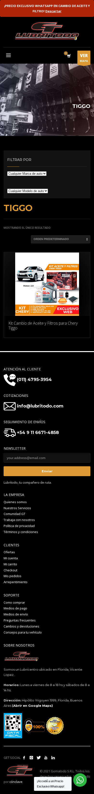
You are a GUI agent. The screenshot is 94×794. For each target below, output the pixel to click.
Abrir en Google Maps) (33, 705)
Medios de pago (15, 608)
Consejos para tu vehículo (23, 632)
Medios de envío (16, 614)
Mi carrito (10, 564)
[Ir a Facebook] (24, 757)
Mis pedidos (12, 576)
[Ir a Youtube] (45, 757)
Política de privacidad (19, 526)
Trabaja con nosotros (19, 520)
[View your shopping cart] (69, 56)
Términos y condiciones (21, 532)
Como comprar (14, 602)
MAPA (84, 58)
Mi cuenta (11, 558)
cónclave (15, 782)
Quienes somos (15, 502)
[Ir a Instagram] (31, 757)
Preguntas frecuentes (20, 620)
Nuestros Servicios (17, 508)
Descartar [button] (53, 11)
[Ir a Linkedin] (53, 757)
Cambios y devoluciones (21, 626)
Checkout (10, 570)
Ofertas (9, 552)
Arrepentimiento (15, 582)
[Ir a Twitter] (38, 757)
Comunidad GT (14, 514)
